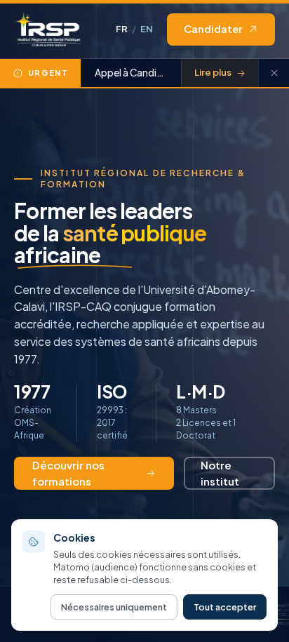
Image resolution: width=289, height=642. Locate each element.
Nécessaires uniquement (114, 607)
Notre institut (220, 473)
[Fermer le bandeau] (273, 73)
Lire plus (212, 72)
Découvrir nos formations (68, 473)
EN (146, 28)
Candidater (213, 28)
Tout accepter (225, 607)
